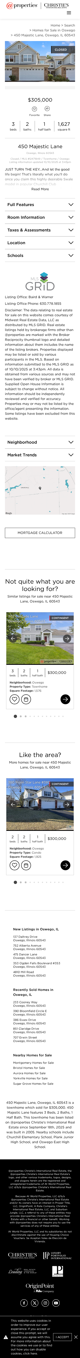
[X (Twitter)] (34, 1306)
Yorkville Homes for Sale (30, 1078)
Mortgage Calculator (40, 533)
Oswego (64, 158)
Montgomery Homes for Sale (33, 1062)
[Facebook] (24, 1306)
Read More (40, 189)
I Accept (62, 1337)
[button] (40, 490)
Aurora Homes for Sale (29, 1073)
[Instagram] (45, 1306)
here (34, 1353)
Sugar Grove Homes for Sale (33, 1083)
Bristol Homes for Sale (29, 1067)
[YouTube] (56, 1306)
